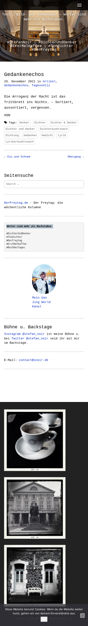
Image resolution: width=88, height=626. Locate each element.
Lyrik (62, 135)
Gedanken (30, 135)
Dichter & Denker (64, 122)
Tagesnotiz (41, 85)
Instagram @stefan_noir (24, 334)
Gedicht (47, 135)
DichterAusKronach (54, 129)
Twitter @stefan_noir (29, 338)
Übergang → (76, 156)
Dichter (40, 122)
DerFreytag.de (16, 203)
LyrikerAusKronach (19, 141)
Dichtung (12, 135)
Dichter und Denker (20, 129)
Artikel (49, 81)
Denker (24, 122)
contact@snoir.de (33, 360)
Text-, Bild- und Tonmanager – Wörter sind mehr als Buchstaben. (44, 17)
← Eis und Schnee (17, 156)
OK (44, 619)
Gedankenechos (16, 85)
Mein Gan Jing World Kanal (41, 302)
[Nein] (82, 615)
